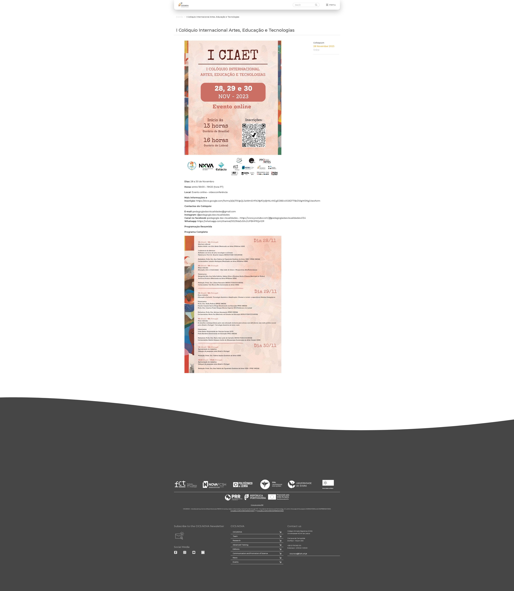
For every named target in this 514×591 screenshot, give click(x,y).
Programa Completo (196, 232)
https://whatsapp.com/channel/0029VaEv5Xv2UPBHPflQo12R (230, 221)
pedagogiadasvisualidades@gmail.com (214, 211)
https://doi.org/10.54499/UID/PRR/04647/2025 (270, 511)
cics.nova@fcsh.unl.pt (298, 554)
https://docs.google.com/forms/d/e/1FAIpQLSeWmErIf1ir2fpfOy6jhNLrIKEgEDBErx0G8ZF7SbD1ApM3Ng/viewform (258, 201)
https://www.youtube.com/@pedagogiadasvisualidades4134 (273, 218)
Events (179, 17)
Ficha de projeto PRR (257, 505)
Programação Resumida (198, 226)
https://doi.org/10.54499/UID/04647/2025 (242, 511)
